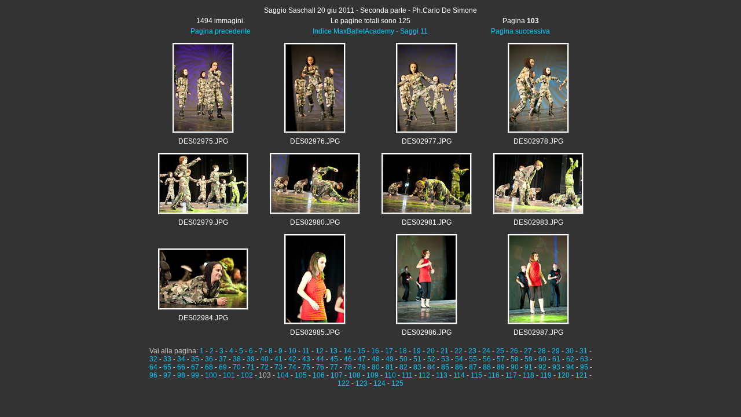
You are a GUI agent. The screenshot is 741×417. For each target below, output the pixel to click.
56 (487, 359)
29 (556, 351)
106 (319, 375)
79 (362, 367)
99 (195, 375)
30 (570, 351)
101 (229, 375)
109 (372, 375)
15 (361, 351)
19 (417, 351)
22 (458, 351)
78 (348, 367)
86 (459, 367)
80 (376, 367)
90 (515, 367)
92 (542, 367)
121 (581, 375)
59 (528, 359)
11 (306, 351)
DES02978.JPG (538, 141)
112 (424, 375)
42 (292, 359)
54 (459, 359)
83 (417, 367)
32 (153, 359)
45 (334, 359)
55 (473, 359)
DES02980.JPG (315, 222)
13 (333, 351)
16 (375, 351)
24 (486, 351)
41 (278, 359)
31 (583, 351)
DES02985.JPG (315, 332)
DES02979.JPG (203, 222)
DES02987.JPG (538, 332)
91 (528, 367)
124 (379, 383)
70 (237, 367)
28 (542, 351)
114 (459, 375)
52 (431, 359)
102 (247, 375)
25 (500, 351)
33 (167, 359)
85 (445, 367)
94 (570, 367)
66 (181, 367)
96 (153, 375)
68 (209, 367)
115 (476, 375)
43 (306, 359)
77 (334, 367)
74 (292, 367)
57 (501, 359)
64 (153, 367)
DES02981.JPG (427, 222)
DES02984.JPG (203, 318)
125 (397, 383)
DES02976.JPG (315, 141)
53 (445, 359)
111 (407, 375)
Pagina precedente (220, 31)
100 (211, 375)
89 (501, 367)
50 (403, 359)
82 (403, 367)
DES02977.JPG (427, 141)
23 (472, 351)
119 (546, 375)
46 (348, 359)
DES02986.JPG (427, 332)
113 (441, 375)
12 (320, 351)
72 (265, 367)
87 (473, 367)
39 (251, 359)
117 (511, 375)
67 (195, 367)
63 (584, 359)
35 (195, 359)
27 (528, 351)
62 (570, 359)
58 (515, 359)
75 (306, 367)
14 (347, 351)
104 (283, 375)
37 (223, 359)
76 (320, 367)
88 (487, 367)
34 (181, 359)
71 (251, 367)
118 (528, 375)
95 (584, 367)
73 (278, 367)
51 (417, 359)
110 (390, 375)
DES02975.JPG (203, 141)
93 (556, 367)
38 (237, 359)
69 (223, 367)
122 (344, 383)
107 (337, 375)
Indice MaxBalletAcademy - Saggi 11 (370, 31)
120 (563, 375)
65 (167, 367)
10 (292, 351)
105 (301, 375)
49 (390, 359)
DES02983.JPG (538, 222)
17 (389, 351)
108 (355, 375)
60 (542, 359)
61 (556, 359)
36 (209, 359)
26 (514, 351)
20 (431, 351)
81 (390, 367)
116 (494, 375)
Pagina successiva (520, 31)
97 (167, 375)
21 (445, 351)
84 (431, 367)
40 (265, 359)
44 (320, 359)
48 (376, 359)
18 (403, 351)
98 (181, 375)
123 (361, 383)
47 (362, 359)
